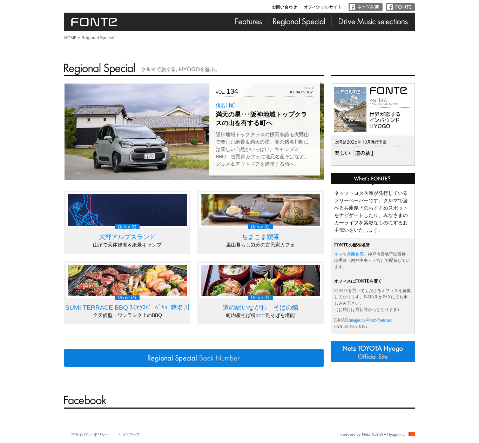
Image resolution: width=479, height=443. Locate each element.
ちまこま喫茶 (260, 236)
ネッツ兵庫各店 (349, 254)
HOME (70, 37)
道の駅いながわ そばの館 (260, 307)
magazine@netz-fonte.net (371, 320)
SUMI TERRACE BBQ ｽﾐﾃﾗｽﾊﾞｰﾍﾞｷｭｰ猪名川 (127, 307)
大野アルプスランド (127, 236)
